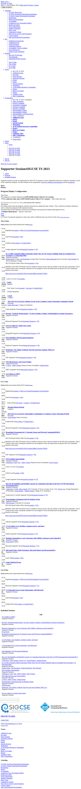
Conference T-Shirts (15, 32)
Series (10, 145)
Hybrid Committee (18, 103)
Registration (12, 18)
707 (39, 333)
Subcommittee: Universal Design (23, 114)
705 (38, 321)
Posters (15, 89)
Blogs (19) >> (5, 1)
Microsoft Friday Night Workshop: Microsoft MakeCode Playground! (30, 550)
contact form (5, 720)
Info (6, 39)
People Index (17, 139)
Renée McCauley (13, 305)
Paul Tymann (54, 462)
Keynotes (16, 75)
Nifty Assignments (18, 96)
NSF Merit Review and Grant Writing (18, 362)
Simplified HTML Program (17, 59)
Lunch (9, 282)
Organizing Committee (20, 105)
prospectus (71, 182)
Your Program (13, 57)
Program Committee (19, 107)
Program (7, 53)
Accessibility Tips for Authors (18, 48)
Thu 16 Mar (12, 64)
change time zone (64, 217)
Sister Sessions (17, 76)
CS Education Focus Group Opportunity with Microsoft (24, 590)
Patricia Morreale (51, 259)
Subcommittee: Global (20, 110)
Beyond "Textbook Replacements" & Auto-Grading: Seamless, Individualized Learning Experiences (39, 313)
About (7, 173)
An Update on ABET (13, 374)
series (14, 164)
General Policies (14, 44)
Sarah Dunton (19, 491)
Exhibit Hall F (38, 288)
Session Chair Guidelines (16, 51)
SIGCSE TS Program (15, 55)
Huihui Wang (44, 365)
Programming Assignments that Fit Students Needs (23, 499)
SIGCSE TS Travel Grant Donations (20, 34)
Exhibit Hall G (26, 243)
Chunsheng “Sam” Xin (13, 462)
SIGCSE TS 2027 (14, 148)
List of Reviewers (14, 50)
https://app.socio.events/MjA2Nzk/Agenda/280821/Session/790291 (26, 273)
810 (22, 237)
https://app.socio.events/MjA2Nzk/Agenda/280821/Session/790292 (26, 448)
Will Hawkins (10, 503)
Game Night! (13, 562)
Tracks (7, 69)
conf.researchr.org (10, 723)
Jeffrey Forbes (16, 365)
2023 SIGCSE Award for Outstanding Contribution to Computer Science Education (38, 414)
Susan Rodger (12, 417)
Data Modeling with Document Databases (20, 338)
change (31, 224)
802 (23, 473)
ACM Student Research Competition (24, 87)
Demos (15, 92)
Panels (15, 82)
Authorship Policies (15, 46)
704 (37, 263)
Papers (15, 80)
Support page (4, 725)
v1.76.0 (19, 723)
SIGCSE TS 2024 (14, 153)
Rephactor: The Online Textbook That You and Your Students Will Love (30, 350)
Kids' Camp (12, 30)
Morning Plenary (16, 407)
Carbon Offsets (13, 35)
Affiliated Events (14, 43)
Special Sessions (18, 84)
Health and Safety (14, 25)
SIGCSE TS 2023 (6, 164)
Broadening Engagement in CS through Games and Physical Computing (33, 432)
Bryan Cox (61, 489)
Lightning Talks (18, 94)
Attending (8, 10)
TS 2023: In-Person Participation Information (23, 14)
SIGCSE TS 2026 (14, 150)
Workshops (16, 85)
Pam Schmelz (72, 259)
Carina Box (9, 489)
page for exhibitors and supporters (52, 182)
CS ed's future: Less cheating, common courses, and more (25, 526)
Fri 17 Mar (12, 66)
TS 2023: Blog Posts (15, 12)
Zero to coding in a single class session (18, 325)
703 (36, 249)
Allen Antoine (23, 489)
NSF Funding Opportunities (15, 459)
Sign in (7, 159)
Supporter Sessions (18, 78)
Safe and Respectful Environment (19, 37)
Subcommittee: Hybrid (20, 112)
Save (2, 213)
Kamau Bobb (10, 259)
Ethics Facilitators (18, 101)
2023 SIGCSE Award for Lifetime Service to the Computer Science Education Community (40, 301)
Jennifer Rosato (29, 491)
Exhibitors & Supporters (16, 41)
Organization (9, 98)
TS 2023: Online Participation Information (22, 16)
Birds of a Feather (18, 91)
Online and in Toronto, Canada (29, 5)
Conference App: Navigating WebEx (20, 23)
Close (2, 215)
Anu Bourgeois (25, 259)
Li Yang (8, 365)
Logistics (16, 230)
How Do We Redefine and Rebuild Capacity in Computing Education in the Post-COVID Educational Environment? (40, 657)
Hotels (3, 769)
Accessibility (13, 21)
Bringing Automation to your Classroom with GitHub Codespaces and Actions (33, 538)
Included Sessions (10, 177)
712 (38, 586)
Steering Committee (19, 108)
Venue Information (14, 27)
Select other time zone (58, 199)
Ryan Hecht (9, 542)
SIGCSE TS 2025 (14, 152)
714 (38, 546)
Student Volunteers (14, 28)
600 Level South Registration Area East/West (34, 230)
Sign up (7, 160)
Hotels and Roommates (16, 19)
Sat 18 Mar (12, 68)
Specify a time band (25, 211)
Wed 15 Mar (12, 62)
